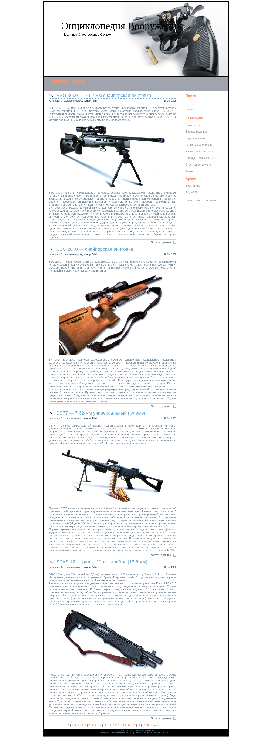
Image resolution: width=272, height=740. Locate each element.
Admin (95, 100)
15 (124, 725)
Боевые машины (196, 131)
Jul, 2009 (191, 192)
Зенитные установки (199, 144)
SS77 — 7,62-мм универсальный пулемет (101, 413)
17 (134, 725)
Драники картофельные (201, 200)
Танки (189, 171)
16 (129, 725)
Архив (78, 81)
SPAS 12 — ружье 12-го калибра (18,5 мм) (101, 561)
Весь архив (193, 185)
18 (138, 725)
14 (119, 725)
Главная (58, 81)
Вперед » (153, 725)
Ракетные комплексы (199, 151)
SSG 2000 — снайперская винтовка (94, 249)
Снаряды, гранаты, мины (201, 158)
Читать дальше (161, 242)
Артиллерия (193, 125)
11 (104, 725)
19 (143, 725)
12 (109, 725)
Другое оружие (195, 138)
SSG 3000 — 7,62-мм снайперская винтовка (103, 95)
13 (114, 725)
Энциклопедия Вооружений (122, 25)
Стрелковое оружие (71, 100)
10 (100, 725)
